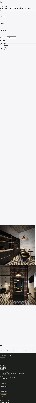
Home (5, 43)
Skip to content (3, 0)
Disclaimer (3, 374)
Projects (6, 45)
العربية (5, 49)
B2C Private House (3, 367)
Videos (5, 47)
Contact (5, 48)
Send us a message (3, 393)
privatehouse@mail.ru (3, 394)
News (5, 46)
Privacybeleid (4, 375)
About (5, 44)
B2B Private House (3, 368)
